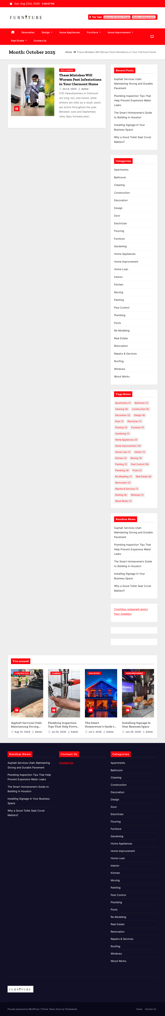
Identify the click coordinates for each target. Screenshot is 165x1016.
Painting (119, 299)
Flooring (119, 231)
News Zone (55, 1009)
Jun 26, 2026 (134, 731)
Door (117, 215)
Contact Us (40, 40)
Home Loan (121, 269)
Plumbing (119, 315)
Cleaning (119, 185)
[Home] (13, 32)
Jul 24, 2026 (59, 731)
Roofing (119, 361)
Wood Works (122, 376)
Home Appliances (69, 32)
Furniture (93, 32)
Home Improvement (119, 32)
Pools (117, 323)
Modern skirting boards (144, 17)
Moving (118, 292)
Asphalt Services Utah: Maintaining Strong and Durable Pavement (133, 83)
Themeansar (71, 1009)
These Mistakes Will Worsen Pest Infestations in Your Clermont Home (80, 79)
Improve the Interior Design (117, 17)
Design (46, 32)
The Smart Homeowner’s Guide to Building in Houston (100, 726)
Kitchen (118, 284)
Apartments (121, 169)
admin (84, 88)
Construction (122, 192)
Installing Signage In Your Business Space (136, 724)
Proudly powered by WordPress (24, 1009)
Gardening (120, 246)
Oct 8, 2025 (70, 88)
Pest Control (67, 70)
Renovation (121, 345)
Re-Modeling (122, 330)
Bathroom (120, 177)
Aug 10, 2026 (23, 731)
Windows (119, 369)
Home (68, 52)
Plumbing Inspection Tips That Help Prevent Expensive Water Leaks (132, 100)
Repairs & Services (125, 353)
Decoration (28, 32)
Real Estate (18, 40)
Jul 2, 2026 (95, 731)
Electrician (120, 223)
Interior (118, 277)
